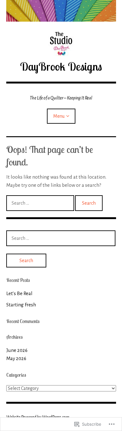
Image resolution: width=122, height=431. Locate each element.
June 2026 (17, 350)
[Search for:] (40, 203)
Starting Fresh (21, 304)
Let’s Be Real (19, 293)
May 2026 (16, 358)
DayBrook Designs (61, 66)
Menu (58, 116)
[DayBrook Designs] (61, 11)
